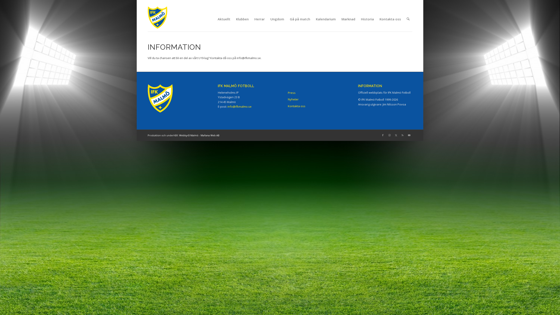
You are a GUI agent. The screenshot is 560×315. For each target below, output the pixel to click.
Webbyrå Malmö (188, 135)
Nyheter (293, 99)
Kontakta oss (296, 106)
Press (292, 93)
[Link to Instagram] (389, 135)
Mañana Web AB (210, 135)
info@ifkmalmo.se (249, 58)
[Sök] (408, 19)
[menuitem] (224, 19)
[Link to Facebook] (383, 135)
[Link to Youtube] (409, 135)
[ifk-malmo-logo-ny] (163, 19)
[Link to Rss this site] (402, 135)
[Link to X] (396, 135)
